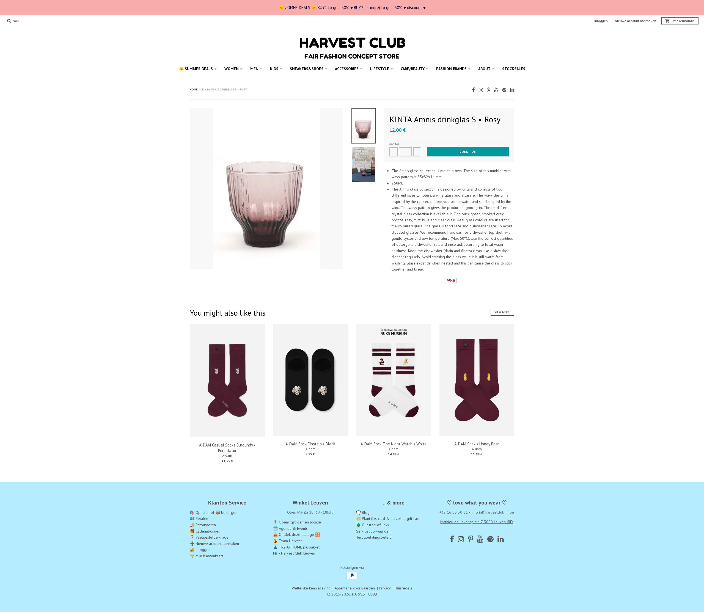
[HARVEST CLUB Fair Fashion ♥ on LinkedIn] (512, 90)
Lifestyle (379, 68)
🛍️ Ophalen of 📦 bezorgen (213, 512)
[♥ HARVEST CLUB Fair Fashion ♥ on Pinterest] (488, 90)
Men (254, 68)
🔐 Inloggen (200, 549)
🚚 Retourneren (203, 524)
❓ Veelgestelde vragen (210, 537)
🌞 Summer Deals (196, 68)
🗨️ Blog (363, 512)
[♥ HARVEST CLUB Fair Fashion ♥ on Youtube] (496, 90)
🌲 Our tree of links (372, 524)
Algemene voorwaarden (355, 588)
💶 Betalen (199, 518)
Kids (274, 68)
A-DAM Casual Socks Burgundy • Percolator (227, 447)
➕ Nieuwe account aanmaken (214, 543)
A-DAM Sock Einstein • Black (310, 443)
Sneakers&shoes (306, 68)
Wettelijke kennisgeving (311, 588)
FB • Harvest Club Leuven (294, 553)
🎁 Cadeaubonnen (205, 531)
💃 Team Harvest (287, 540)
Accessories (347, 68)
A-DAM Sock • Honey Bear (476, 443)
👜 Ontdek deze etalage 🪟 (296, 534)
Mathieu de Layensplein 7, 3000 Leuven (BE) (476, 521)
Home (193, 89)
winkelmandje (682, 21)
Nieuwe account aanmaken (635, 21)
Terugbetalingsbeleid (374, 537)
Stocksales (513, 68)
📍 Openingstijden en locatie (297, 522)
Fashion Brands (451, 68)
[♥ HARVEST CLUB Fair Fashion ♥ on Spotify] (504, 90)
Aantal (394, 144)
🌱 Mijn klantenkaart (206, 555)
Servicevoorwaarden (373, 531)
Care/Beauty (413, 68)
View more (502, 312)
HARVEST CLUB (364, 594)
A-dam (227, 455)
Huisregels (403, 588)
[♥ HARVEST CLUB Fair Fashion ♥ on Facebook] (473, 90)
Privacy (385, 588)
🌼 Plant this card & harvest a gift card (388, 518)
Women (231, 68)
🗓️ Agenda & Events (290, 528)
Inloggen (601, 21)
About (484, 68)
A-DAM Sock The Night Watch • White (394, 443)
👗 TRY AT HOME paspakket (296, 547)
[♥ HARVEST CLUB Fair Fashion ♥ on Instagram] (481, 90)
